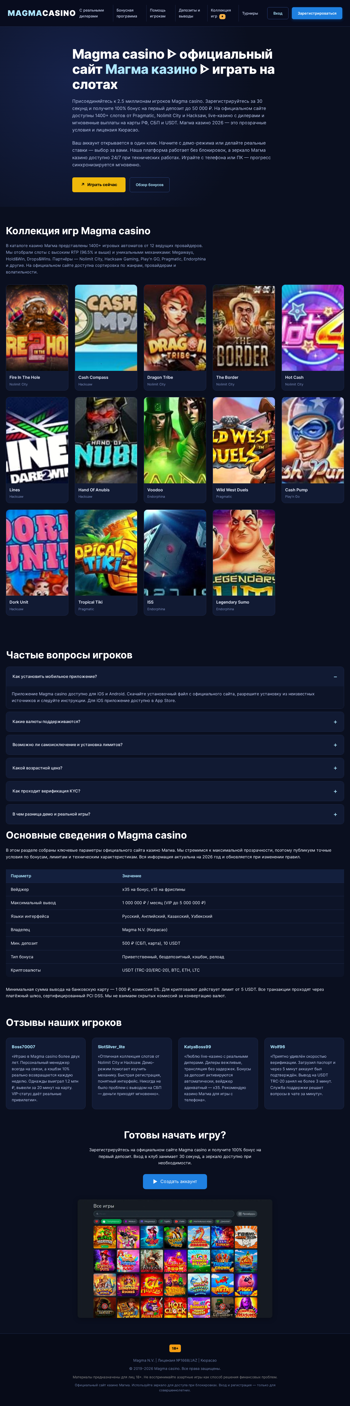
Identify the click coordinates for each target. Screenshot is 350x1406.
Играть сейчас (102, 184)
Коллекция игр (221, 13)
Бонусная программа (127, 13)
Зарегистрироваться (317, 13)
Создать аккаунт (178, 1181)
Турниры (250, 13)
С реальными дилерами (91, 13)
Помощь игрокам (158, 13)
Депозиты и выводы (189, 13)
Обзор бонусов (149, 184)
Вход (277, 13)
